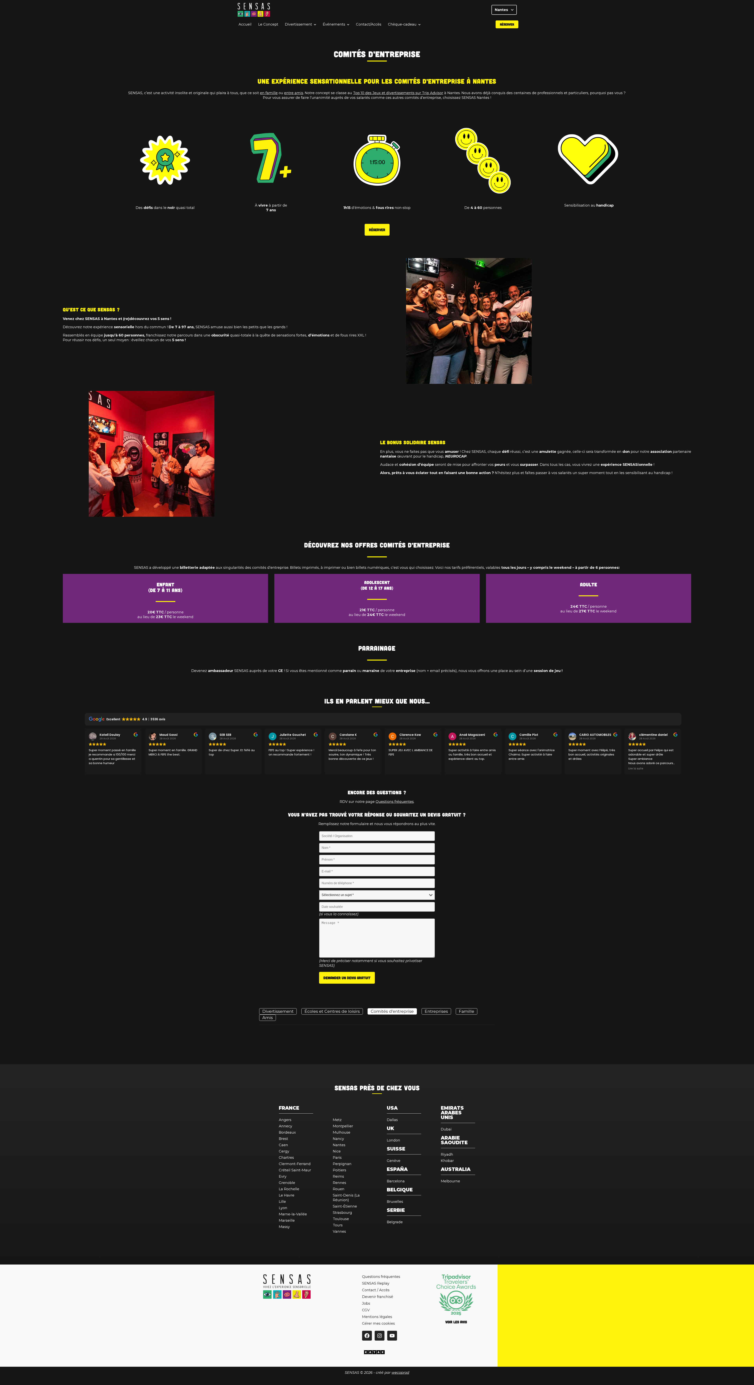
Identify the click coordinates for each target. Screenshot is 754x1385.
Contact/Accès (368, 24)
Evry (282, 1176)
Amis (267, 1017)
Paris (337, 1157)
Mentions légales (377, 1317)
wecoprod (400, 1372)
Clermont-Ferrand (295, 1164)
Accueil (245, 24)
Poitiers (339, 1170)
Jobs (366, 1303)
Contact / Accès (376, 1290)
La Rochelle (289, 1189)
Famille (466, 1011)
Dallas (392, 1120)
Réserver (507, 24)
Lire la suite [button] (635, 768)
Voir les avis (456, 1322)
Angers (285, 1120)
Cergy (284, 1151)
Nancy (338, 1139)
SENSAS (346, 1087)
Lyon (283, 1208)
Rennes (339, 1183)
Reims (338, 1176)
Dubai (446, 1129)
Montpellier (343, 1126)
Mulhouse (341, 1132)
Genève (393, 1161)
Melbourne (450, 1181)
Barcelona (396, 1181)
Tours (338, 1225)
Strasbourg (342, 1212)
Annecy (285, 1126)
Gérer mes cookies (378, 1323)
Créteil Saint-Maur (295, 1170)
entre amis (293, 93)
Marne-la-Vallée (293, 1214)
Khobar (447, 1161)
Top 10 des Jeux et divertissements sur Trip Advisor (398, 93)
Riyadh (447, 1154)
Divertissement (298, 24)
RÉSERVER (377, 230)
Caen (283, 1145)
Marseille (287, 1220)
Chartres (286, 1157)
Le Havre (286, 1195)
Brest (283, 1139)
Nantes (502, 10)
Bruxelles (395, 1201)
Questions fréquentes (395, 802)
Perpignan (342, 1164)
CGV (366, 1310)
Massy (284, 1227)
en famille (269, 93)
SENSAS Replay (375, 1283)
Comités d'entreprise (392, 1011)
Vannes (339, 1231)
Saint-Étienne (345, 1206)
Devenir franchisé (377, 1297)
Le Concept (268, 24)
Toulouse (341, 1219)
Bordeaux (287, 1132)
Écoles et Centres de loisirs (332, 1011)
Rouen (338, 1189)
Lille (282, 1201)
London (393, 1140)
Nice (337, 1151)
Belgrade (395, 1222)
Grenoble (287, 1183)
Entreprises (436, 1011)
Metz (337, 1120)
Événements (334, 24)
